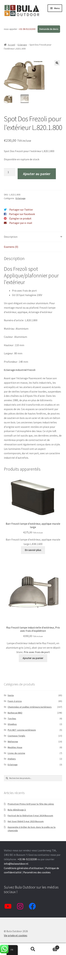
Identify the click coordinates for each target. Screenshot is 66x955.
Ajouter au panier (36, 173)
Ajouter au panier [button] (33, 658)
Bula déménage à (17, 809)
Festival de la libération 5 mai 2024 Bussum (30, 815)
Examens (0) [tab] (11, 246)
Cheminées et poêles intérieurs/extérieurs (30, 706)
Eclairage (22, 44)
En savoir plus (33, 550)
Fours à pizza (15, 701)
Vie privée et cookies (15, 935)
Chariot (51, 946)
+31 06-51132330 (27, 29)
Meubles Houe (15, 747)
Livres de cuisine (16, 753)
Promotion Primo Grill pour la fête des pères (31, 803)
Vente (11, 695)
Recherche (33, 949)
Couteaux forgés (16, 735)
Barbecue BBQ (15, 712)
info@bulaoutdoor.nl (16, 863)
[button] (57, 63)
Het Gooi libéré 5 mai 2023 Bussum (26, 821)
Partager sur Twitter (21, 209)
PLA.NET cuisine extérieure (22, 729)
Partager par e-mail (20, 223)
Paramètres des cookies (37, 872)
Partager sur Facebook (22, 214)
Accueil (11, 44)
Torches (12, 718)
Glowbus (12, 724)
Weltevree (13, 741)
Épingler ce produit (20, 218)
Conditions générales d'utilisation (23, 868)
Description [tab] (10, 236)
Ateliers (12, 758)
